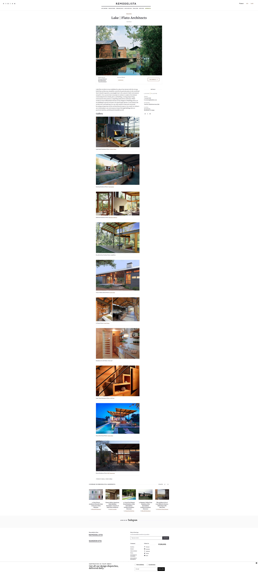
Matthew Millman (113, 217)
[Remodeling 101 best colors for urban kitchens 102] (96, 494)
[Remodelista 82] (10, 4)
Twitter (147, 553)
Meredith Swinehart (96, 509)
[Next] (168, 484)
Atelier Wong (113, 149)
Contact (132, 548)
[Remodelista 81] (8, 4)
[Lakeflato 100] (148, 114)
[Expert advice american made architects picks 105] (112, 494)
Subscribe (161, 569)
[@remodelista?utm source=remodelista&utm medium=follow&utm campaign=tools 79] (4, 4)
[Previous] (165, 484)
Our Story (141, 8)
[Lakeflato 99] (145, 114)
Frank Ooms (112, 292)
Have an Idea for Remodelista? (133, 559)
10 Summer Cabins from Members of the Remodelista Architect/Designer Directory (145, 506)
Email (147, 555)
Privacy (131, 552)
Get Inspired (104, 8)
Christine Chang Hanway (162, 509)
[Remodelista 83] (12, 4)
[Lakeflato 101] (150, 114)
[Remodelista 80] (6, 4)
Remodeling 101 (119, 8)
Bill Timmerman (111, 473)
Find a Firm (135, 8)
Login (252, 3)
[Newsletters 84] (15, 4)
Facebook (148, 551)
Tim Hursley (111, 186)
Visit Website (152, 79)
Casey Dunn (110, 435)
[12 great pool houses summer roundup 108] (129, 494)
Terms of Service (133, 550)
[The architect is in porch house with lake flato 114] (162, 494)
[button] (241, 3)
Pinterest (147, 546)
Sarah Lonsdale (113, 509)
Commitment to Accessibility (133, 555)
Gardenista (148, 8)
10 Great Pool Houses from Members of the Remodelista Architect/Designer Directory (129, 506)
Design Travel (112, 8)
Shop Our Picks (128, 8)
